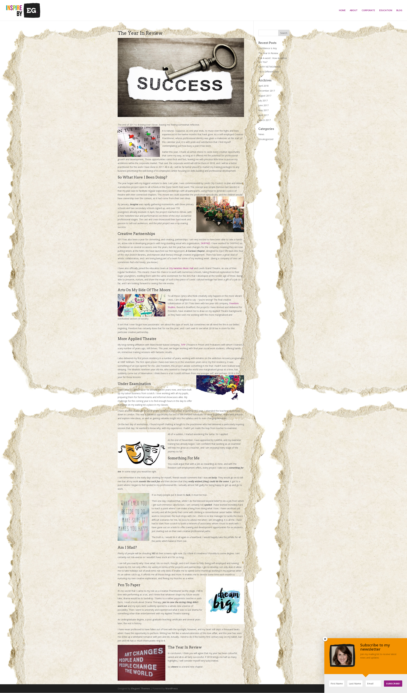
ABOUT (354, 10)
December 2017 (266, 90)
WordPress (171, 688)
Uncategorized (265, 139)
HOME (342, 10)
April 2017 (263, 115)
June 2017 (263, 105)
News (261, 134)
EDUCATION (385, 10)
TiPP (183, 344)
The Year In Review (268, 53)
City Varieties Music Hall (181, 268)
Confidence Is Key (267, 48)
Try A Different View (268, 71)
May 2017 (263, 110)
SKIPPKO (205, 243)
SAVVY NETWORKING (269, 66)
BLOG (399, 10)
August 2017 (264, 95)
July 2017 (263, 100)
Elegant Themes (140, 688)
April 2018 (263, 85)
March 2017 (264, 120)
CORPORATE (368, 10)
